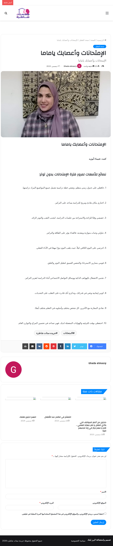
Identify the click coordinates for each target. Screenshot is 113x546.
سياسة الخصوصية (78, 541)
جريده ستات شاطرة (46, 333)
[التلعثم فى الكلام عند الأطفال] (55, 405)
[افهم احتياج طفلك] (20, 405)
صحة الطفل (84, 40)
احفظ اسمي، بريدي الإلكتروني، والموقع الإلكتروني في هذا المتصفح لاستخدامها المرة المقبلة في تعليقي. (63, 514)
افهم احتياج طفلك (28, 417)
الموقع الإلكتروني (99, 503)
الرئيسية (100, 40)
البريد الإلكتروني (46, 503)
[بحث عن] (5, 14)
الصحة (92, 40)
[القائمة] (107, 14)
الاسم (103, 492)
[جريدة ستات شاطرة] (23, 13)
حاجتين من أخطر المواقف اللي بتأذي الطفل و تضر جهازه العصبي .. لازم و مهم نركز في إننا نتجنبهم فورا (91, 426)
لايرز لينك (92, 540)
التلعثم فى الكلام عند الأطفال (57, 417)
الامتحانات (68, 333)
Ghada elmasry (70, 66)
